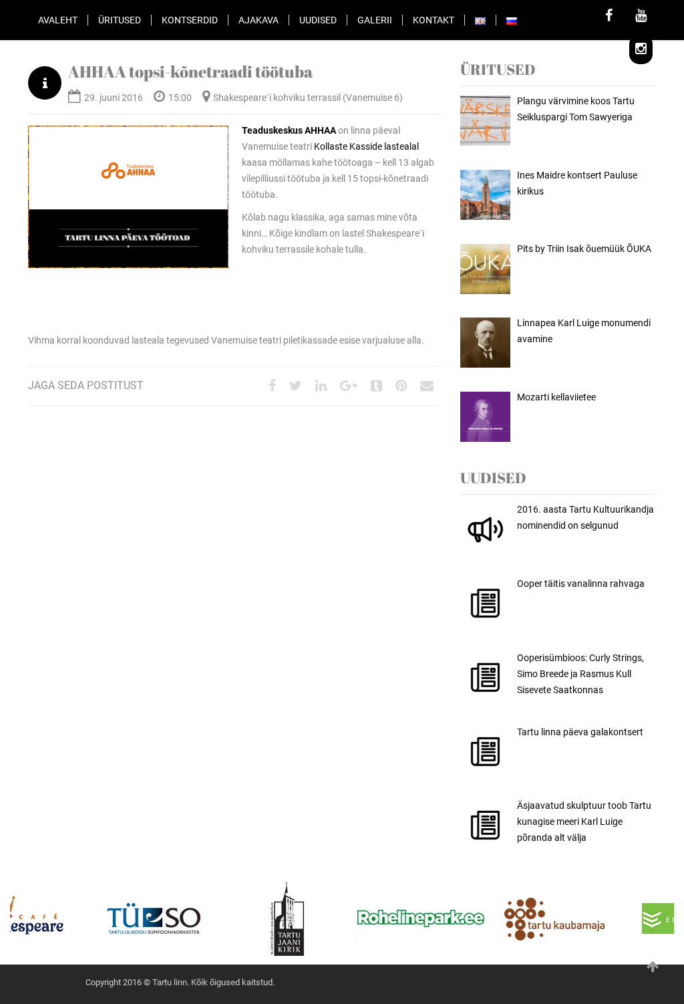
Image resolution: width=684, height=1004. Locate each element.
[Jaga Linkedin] (321, 386)
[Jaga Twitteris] (296, 386)
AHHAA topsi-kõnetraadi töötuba (190, 71)
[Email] (426, 386)
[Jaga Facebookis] (272, 386)
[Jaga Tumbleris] (376, 386)
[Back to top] (652, 966)
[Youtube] (641, 16)
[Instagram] (641, 50)
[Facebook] (609, 16)
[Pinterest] (401, 386)
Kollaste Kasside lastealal (366, 146)
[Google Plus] (348, 386)
